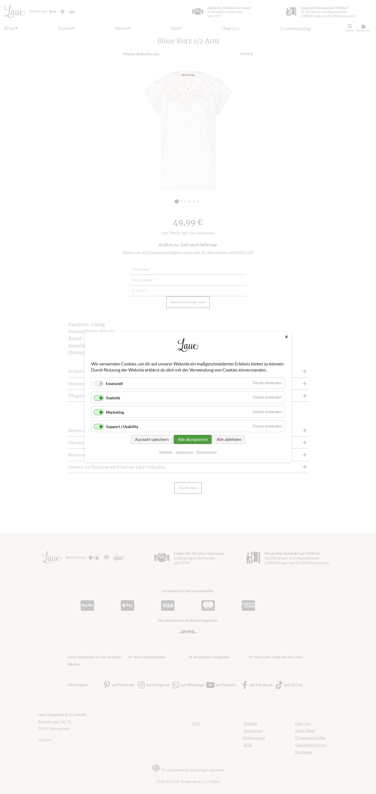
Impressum (184, 452)
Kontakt (165, 452)
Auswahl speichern (152, 439)
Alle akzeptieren (193, 439)
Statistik (113, 398)
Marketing (115, 412)
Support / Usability (122, 427)
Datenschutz (207, 452)
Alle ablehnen (229, 439)
